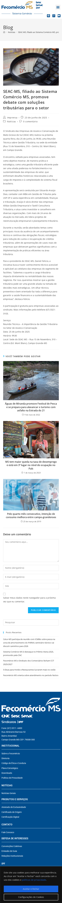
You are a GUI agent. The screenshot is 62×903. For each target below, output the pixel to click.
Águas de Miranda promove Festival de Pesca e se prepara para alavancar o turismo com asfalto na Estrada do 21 (31, 407)
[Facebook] (48, 15)
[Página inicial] (4, 32)
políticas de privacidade (34, 879)
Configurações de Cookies (31, 897)
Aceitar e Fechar (31, 888)
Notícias (11, 121)
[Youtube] (59, 15)
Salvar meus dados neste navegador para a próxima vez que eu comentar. (29, 599)
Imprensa (12, 117)
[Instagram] (53, 15)
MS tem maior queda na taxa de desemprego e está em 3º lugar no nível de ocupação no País (31, 465)
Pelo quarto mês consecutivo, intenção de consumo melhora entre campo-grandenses (31, 515)
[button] (58, 7)
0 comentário (30, 121)
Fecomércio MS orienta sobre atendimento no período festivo (30, 675)
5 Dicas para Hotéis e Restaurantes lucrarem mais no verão (29, 669)
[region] (31, 884)
